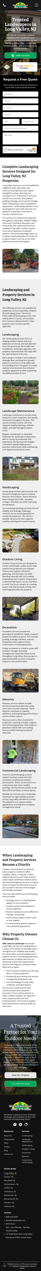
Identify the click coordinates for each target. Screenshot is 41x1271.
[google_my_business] (20, 1125)
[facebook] (15, 1125)
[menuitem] (11, 1135)
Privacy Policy (24, 1266)
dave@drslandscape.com (15, 1220)
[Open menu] (36, 5)
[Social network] (26, 1125)
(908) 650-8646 (12, 1217)
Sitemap (15, 1266)
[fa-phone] (4, 6)
